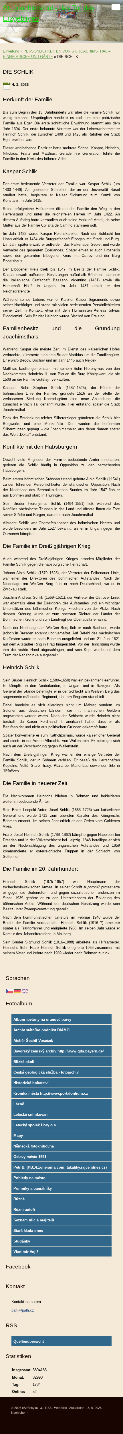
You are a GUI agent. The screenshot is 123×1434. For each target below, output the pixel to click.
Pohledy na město (29, 1178)
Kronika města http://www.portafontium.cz (50, 1093)
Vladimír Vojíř (25, 1252)
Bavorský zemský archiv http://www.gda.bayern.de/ (58, 1051)
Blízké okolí (23, 1062)
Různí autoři (24, 1209)
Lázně (18, 1104)
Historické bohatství (31, 1083)
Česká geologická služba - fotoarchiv (46, 1072)
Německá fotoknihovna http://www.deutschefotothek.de (41, 1147)
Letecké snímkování (31, 1114)
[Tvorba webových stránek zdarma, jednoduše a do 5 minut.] (41, 1408)
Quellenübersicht (28, 1341)
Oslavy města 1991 (29, 1157)
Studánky (21, 1241)
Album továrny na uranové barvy (42, 1019)
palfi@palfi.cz (22, 1310)
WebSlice (60, 1407)
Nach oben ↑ (20, 1412)
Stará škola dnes (28, 1231)
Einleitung (11, 51)
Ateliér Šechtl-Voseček (33, 1040)
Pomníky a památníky (32, 1188)
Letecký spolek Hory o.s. (35, 1125)
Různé (19, 1199)
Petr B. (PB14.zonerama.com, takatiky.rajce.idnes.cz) (60, 1167)
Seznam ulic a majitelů (33, 1220)
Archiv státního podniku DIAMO (41, 1030)
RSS (48, 1407)
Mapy (18, 1136)
